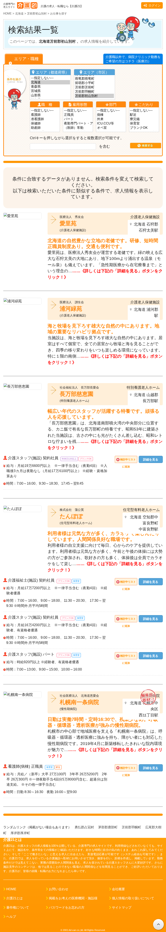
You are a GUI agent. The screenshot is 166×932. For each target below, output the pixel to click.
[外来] (111, 119)
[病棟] (111, 115)
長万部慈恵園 (76, 394)
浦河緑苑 (71, 308)
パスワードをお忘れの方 (67, 907)
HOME (11, 889)
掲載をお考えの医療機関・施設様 (73, 898)
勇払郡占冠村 (85, 827)
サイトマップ (121, 907)
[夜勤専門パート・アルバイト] (78, 123)
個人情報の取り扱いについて (133, 898)
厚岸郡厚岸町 (21, 833)
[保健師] (45, 123)
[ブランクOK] (144, 128)
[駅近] (144, 115)
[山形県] (50, 95)
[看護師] (45, 115)
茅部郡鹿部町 (108, 827)
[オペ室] (111, 128)
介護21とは (14, 898)
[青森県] (50, 86)
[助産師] (45, 128)
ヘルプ (11, 916)
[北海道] (50, 82)
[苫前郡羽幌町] (94, 91)
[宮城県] (50, 91)
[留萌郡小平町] (94, 83)
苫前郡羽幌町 (132, 827)
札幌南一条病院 (79, 702)
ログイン (154, 5)
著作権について (17, 907)
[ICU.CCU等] (111, 123)
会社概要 (118, 889)
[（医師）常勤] (78, 128)
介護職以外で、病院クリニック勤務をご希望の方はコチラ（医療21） (133, 59)
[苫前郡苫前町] (94, 87)
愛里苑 (68, 223)
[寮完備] (144, 119)
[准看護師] (45, 119)
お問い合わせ (58, 889)
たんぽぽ (71, 516)
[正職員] (78, 115)
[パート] (78, 119)
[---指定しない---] (50, 78)
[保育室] (144, 123)
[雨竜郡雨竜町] (94, 78)
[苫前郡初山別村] (94, 96)
